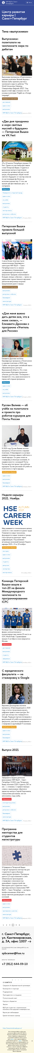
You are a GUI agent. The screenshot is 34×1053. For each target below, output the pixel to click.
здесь (12, 1039)
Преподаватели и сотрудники (12, 995)
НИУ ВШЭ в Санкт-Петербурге (12, 2)
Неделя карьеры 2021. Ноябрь (12, 496)
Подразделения (7, 992)
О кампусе (7, 982)
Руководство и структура (11, 989)
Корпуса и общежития (10, 1001)
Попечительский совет (10, 998)
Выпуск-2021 (10, 750)
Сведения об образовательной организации (16, 985)
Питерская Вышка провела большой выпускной (13, 229)
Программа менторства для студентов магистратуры (12, 834)
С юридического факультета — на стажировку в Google (15, 674)
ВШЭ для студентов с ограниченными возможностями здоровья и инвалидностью (16, 1008)
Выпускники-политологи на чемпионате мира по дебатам (15, 44)
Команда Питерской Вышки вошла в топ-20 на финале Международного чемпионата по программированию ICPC (15, 591)
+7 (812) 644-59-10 (15, 964)
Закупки (5, 1004)
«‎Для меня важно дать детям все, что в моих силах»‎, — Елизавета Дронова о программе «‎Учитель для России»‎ (15, 322)
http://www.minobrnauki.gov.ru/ (12, 1028)
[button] (12, 980)
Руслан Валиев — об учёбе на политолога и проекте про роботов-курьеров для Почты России (16, 412)
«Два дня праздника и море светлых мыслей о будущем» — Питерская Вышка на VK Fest (15, 128)
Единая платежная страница (11, 1015)
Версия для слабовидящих (11, 1012)
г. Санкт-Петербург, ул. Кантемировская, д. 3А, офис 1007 (17, 937)
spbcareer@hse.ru (13, 953)
